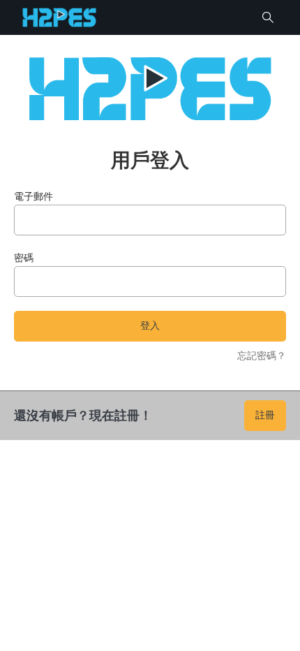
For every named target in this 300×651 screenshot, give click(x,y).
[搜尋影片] (268, 17)
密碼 (23, 257)
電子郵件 (33, 196)
